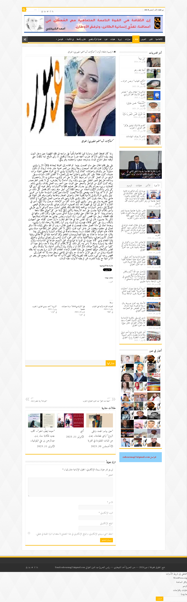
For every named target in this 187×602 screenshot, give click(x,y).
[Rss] (53, 11)
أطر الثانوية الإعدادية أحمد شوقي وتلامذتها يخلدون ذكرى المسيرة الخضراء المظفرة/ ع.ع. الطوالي (133, 335)
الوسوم (129, 186)
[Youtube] (42, 11)
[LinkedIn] (45, 11)
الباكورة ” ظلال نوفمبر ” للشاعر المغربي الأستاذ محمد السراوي (133, 93)
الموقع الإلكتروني (106, 523)
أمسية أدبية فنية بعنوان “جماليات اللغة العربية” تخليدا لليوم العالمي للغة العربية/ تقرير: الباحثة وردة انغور (133, 292)
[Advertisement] (70, 340)
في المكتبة (70, 39)
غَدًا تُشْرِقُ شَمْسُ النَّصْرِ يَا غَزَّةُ (134, 114)
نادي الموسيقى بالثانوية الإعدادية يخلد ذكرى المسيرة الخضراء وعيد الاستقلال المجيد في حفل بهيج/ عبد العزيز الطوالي (133, 321)
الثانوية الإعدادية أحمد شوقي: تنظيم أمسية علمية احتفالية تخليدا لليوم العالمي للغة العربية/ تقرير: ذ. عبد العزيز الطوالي (133, 260)
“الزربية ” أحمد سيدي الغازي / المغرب (44, 306)
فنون (105, 39)
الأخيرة (157, 186)
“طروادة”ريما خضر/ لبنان (39, 400)
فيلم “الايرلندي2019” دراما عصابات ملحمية (73, 308)
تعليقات (139, 186)
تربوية (120, 39)
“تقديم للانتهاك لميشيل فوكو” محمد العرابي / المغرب (134, 126)
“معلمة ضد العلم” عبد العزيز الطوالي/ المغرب (96, 400)
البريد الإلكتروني (106, 513)
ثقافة (136, 39)
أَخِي (82, 431)
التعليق (110, 475)
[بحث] (24, 10)
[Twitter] (48, 11)
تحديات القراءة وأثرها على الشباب (102, 306)
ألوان (99, 52)
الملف (151, 39)
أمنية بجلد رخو (139, 70)
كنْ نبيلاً (142, 59)
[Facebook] (50, 11)
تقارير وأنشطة (81, 39)
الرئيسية (110, 52)
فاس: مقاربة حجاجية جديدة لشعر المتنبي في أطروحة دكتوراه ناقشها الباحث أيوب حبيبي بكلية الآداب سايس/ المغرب (140, 174)
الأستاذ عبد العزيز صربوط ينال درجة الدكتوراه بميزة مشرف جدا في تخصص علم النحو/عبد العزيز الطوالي (133, 307)
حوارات (128, 39)
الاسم (110, 502)
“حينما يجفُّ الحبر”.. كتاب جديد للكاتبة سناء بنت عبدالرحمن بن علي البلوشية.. (42, 436)
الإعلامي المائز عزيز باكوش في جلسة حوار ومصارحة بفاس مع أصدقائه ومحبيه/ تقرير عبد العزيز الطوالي (133, 246)
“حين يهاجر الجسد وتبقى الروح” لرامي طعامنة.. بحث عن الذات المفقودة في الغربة (100, 436)
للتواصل (60, 39)
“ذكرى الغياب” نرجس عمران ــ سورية (133, 82)
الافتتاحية (159, 39)
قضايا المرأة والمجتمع (95, 39)
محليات (112, 39)
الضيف (143, 39)
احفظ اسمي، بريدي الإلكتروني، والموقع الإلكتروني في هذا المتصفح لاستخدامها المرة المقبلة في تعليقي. (74, 534)
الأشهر (148, 186)
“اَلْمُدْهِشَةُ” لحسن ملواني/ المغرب (135, 104)
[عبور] (93, 24)
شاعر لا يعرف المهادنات (135, 137)
